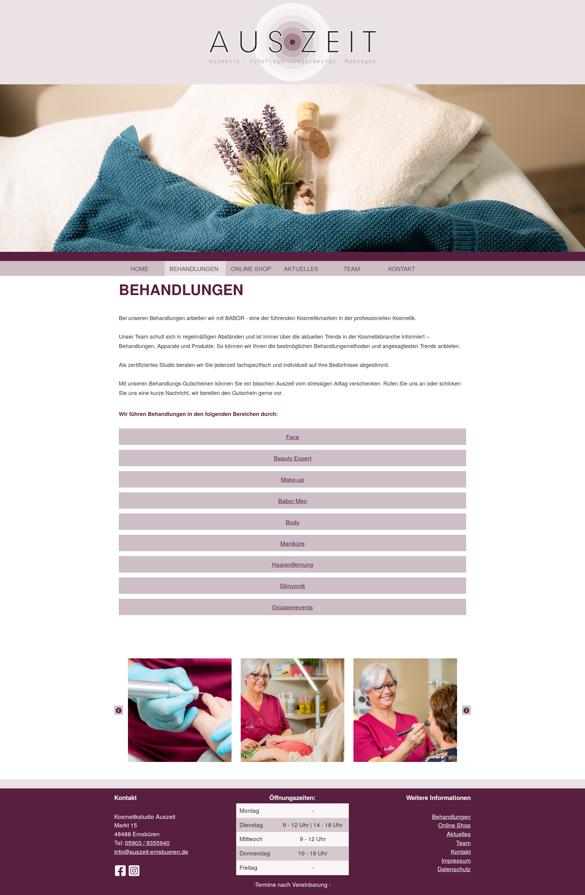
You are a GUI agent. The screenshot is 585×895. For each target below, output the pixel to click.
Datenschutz (454, 869)
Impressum (456, 860)
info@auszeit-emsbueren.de (151, 851)
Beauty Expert (292, 458)
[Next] (466, 710)
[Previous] (118, 710)
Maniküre (292, 543)
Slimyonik (292, 585)
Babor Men (292, 500)
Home (139, 268)
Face (292, 436)
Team (351, 268)
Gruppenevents (292, 607)
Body (293, 522)
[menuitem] (139, 268)
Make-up (292, 479)
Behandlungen (193, 268)
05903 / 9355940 (147, 842)
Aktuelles (301, 268)
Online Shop (251, 268)
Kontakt (401, 268)
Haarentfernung (292, 564)
